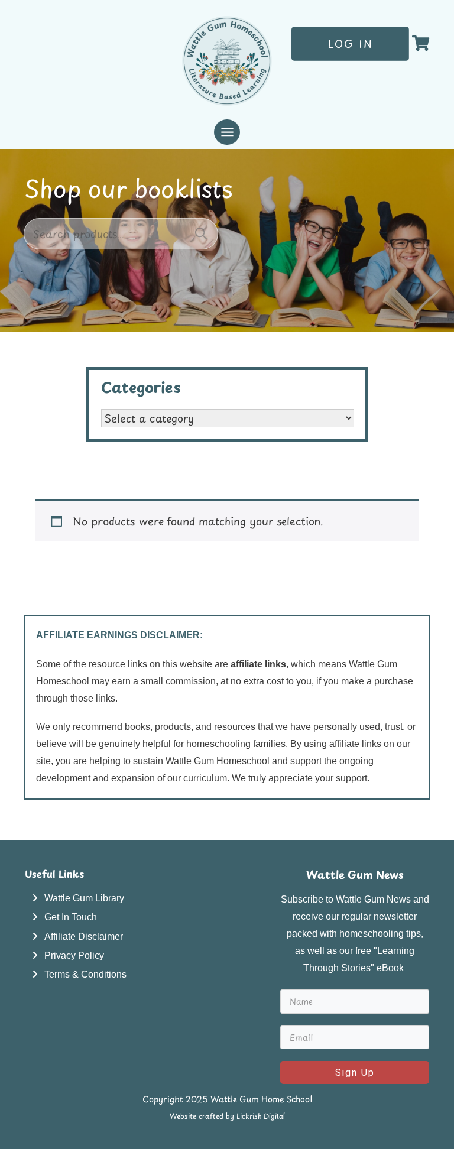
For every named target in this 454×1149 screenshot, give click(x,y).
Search (201, 233)
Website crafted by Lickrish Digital (227, 1116)
